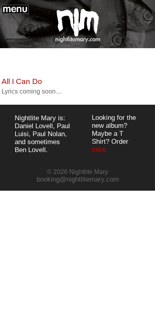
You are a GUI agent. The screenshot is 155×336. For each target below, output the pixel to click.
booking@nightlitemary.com (78, 179)
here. (100, 150)
